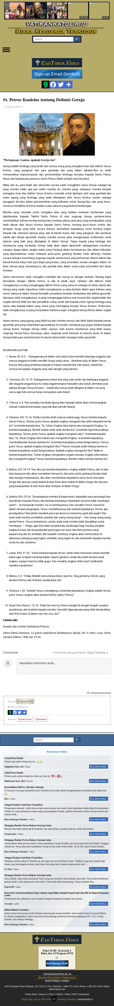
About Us (43, 994)
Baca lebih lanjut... (98, 766)
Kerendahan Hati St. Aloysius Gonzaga (24, 787)
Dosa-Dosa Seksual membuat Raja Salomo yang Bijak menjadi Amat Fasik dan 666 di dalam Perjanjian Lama (56, 894)
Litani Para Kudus (13, 758)
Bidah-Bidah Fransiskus (16, 910)
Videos (67, 994)
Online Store (31, 994)
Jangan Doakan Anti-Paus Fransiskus (23, 804)
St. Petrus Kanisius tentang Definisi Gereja (44, 99)
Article (59, 994)
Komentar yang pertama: (69, 652)
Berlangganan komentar (101, 693)
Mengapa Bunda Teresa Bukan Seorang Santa (27, 825)
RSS (74, 994)
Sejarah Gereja (25, 719)
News (52, 994)
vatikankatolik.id (85, 999)
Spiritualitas (41, 719)
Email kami (83, 994)
